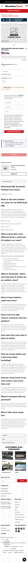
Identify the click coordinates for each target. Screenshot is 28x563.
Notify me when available (14, 131)
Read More (24, 59)
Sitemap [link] (5, 552)
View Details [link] (13, 169)
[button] (12, 44)
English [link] (11, 537)
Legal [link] (21, 546)
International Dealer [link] (5, 530)
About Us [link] (17, 502)
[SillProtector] (7, 455)
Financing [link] (17, 504)
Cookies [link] (10, 552)
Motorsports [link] (17, 512)
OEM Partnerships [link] (19, 519)
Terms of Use (7, 127)
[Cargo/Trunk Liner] (20, 455)
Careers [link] (16, 507)
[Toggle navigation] (2, 6)
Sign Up (22, 480)
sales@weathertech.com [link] (6, 493)
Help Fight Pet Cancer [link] (20, 517)
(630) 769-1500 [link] (4, 491)
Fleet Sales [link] (17, 522)
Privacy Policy (15, 124)
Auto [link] (4, 14)
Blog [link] (16, 509)
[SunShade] (20, 466)
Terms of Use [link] (7, 546)
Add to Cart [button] (14, 174)
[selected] (3, 81)
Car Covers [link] (10, 14)
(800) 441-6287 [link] (4, 488)
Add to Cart (14, 154)
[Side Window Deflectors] (7, 466)
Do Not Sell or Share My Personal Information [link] (13, 550)
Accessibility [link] (13, 548)
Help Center (4, 496)
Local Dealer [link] (4, 528)
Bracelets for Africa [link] (19, 514)
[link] (1, 14)
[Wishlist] (26, 48)
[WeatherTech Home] (14, 6)
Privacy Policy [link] (15, 546)
